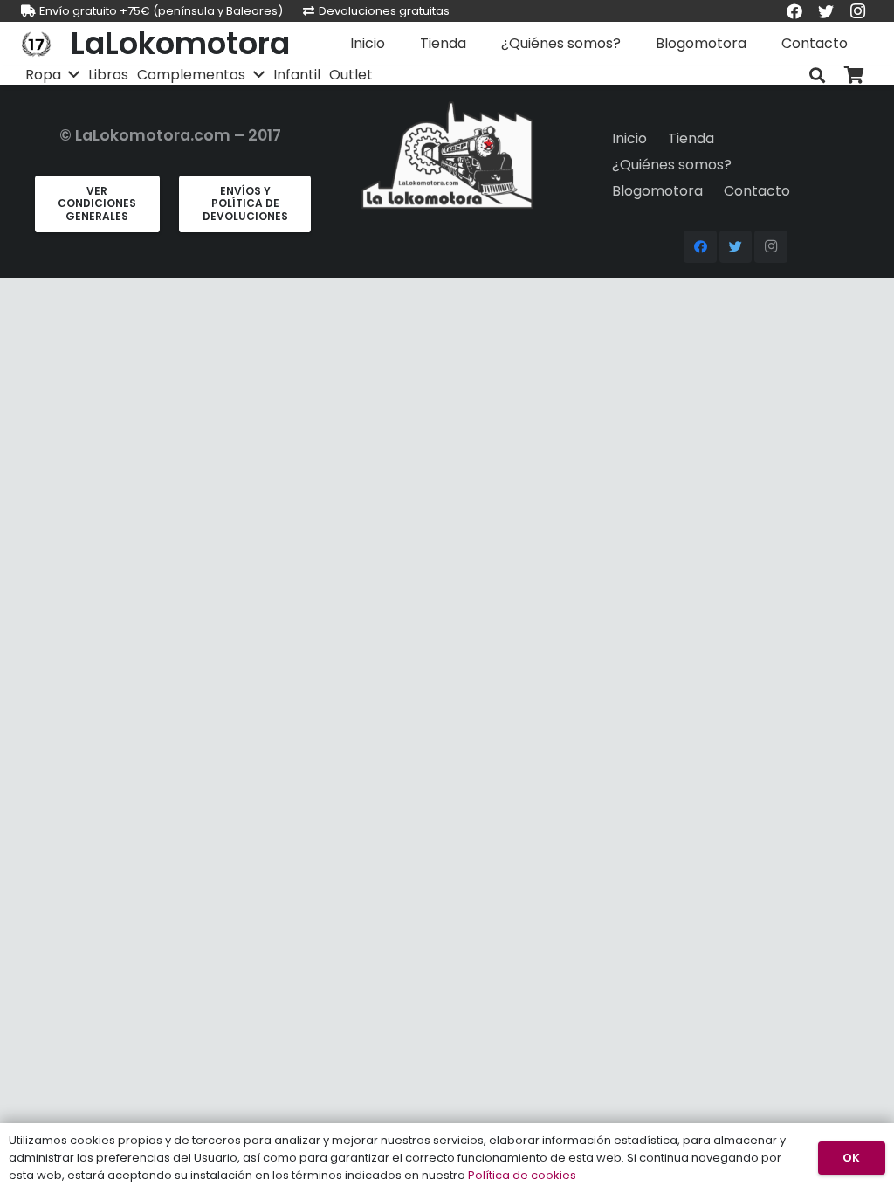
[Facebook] (700, 247)
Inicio (629, 138)
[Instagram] (770, 247)
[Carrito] (854, 75)
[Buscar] (817, 75)
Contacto (757, 191)
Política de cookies (522, 1175)
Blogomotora (657, 191)
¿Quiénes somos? (672, 165)
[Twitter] (736, 247)
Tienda (691, 138)
